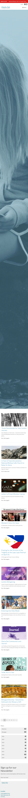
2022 (14, 748)
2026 (14, 736)
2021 (14, 751)
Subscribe (5, 783)
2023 (14, 745)
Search (22, 4)
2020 (14, 754)
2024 (14, 742)
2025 (14, 739)
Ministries (14, 729)
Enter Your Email (4, 777)
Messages (14, 732)
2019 (14, 757)
